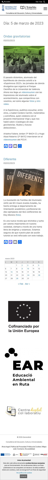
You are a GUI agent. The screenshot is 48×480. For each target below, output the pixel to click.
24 (28, 275)
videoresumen (28, 92)
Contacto (20, 449)
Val (37, 2)
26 (39, 275)
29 (17, 278)
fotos (32, 101)
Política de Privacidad (18, 447)
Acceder (7, 2)
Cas (40, 2)
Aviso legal (6, 447)
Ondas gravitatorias (16, 36)
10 (28, 269)
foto (18, 215)
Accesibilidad (30, 449)
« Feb (20, 284)
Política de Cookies (34, 447)
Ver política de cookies (24, 473)
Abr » (27, 284)
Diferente (9, 159)
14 (11, 272)
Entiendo (23, 476)
